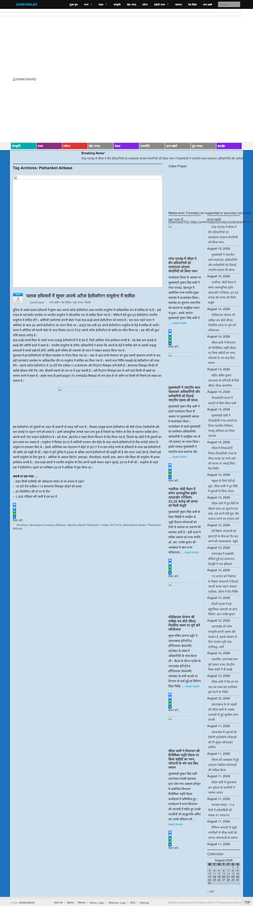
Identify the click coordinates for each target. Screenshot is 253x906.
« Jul (210, 891)
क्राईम (221, 146)
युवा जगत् (197, 146)
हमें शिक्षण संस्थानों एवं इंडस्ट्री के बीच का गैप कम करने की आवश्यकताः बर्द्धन (223, 536)
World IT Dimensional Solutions (225, 902)
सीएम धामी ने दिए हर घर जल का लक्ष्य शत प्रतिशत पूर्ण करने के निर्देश (223, 686)
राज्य (86, 4)
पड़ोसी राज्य (159, 4)
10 (209, 873)
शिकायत (81, 902)
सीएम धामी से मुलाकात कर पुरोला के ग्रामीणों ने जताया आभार (222, 787)
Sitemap (144, 902)
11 (214, 873)
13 (223, 873)
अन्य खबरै (207, 4)
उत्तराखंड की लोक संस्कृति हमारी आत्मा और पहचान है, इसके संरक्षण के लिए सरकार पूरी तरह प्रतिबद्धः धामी (222, 636)
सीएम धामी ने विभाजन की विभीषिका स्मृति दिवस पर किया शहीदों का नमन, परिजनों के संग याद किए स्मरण (184, 759)
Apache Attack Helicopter (83, 525)
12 (219, 873)
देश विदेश (192, 4)
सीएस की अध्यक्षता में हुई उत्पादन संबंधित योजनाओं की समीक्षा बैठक (223, 764)
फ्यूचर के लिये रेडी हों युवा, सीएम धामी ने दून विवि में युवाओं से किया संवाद (223, 485)
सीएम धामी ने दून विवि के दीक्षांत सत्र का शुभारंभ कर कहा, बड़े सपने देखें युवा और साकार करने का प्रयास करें (223, 511)
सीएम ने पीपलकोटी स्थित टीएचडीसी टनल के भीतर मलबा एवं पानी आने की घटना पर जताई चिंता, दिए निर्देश (222, 458)
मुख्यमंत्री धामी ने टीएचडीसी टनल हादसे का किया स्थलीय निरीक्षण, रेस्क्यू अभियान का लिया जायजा (222, 425)
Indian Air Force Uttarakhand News (123, 525)
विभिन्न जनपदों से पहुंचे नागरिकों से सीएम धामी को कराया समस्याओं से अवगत (223, 832)
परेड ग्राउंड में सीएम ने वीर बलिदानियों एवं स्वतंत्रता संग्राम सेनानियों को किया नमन (116, 158)
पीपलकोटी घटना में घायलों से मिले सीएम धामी (222, 400)
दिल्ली (88, 302)
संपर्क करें (58, 902)
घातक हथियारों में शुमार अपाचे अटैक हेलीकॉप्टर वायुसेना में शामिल (80, 295)
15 (233, 873)
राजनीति (145, 146)
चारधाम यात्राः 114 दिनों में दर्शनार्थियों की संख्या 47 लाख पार (221, 809)
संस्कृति (117, 4)
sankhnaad (36, 302)
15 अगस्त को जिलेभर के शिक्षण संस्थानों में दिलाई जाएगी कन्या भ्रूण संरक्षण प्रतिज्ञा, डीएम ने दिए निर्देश (223, 584)
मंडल (101, 4)
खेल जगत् (131, 4)
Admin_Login (97, 902)
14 (228, 873)
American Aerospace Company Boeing (41, 525)
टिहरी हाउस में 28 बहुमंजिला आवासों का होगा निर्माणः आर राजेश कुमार (222, 608)
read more (179, 323)
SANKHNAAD (26, 4)
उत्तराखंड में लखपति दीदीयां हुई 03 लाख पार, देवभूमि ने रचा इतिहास (221, 558)
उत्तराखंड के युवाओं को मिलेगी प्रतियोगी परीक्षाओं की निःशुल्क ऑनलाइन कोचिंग (222, 740)
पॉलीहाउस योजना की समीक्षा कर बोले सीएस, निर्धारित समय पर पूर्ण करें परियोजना (184, 623)
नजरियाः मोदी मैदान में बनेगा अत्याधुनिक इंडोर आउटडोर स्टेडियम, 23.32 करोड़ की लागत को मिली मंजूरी (183, 497)
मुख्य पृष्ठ (74, 4)
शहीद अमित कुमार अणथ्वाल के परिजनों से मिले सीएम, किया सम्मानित (223, 380)
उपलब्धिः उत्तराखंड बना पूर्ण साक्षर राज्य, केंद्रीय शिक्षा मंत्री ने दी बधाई (223, 664)
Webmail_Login (117, 902)
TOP (247, 902)
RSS (132, 902)
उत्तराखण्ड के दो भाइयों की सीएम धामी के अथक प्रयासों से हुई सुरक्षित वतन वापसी (223, 712)
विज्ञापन (70, 902)
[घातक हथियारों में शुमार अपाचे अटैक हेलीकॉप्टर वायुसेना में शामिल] (87, 233)
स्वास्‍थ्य (178, 4)
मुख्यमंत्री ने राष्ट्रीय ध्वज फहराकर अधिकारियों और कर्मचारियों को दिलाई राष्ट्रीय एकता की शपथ (184, 393)
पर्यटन (145, 4)
